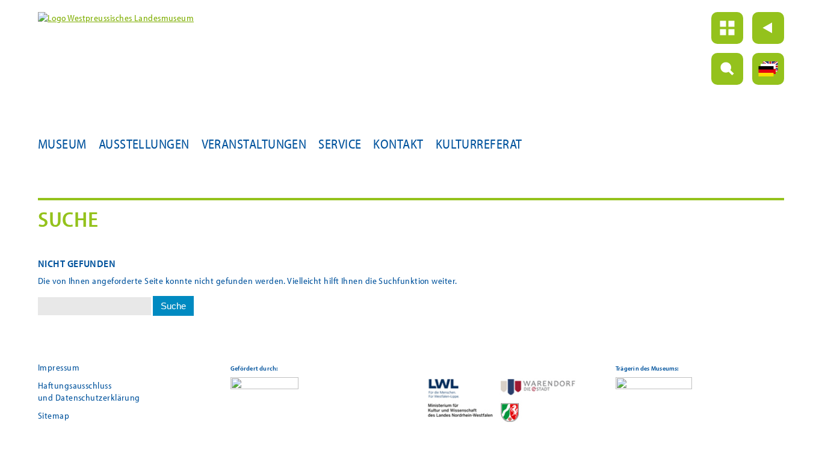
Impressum (58, 367)
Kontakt (398, 143)
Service (339, 143)
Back (768, 28)
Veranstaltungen (254, 143)
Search (727, 69)
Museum (62, 143)
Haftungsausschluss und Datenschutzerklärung (89, 391)
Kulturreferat (479, 143)
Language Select (768, 69)
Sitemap (53, 415)
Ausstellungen (144, 143)
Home (727, 28)
